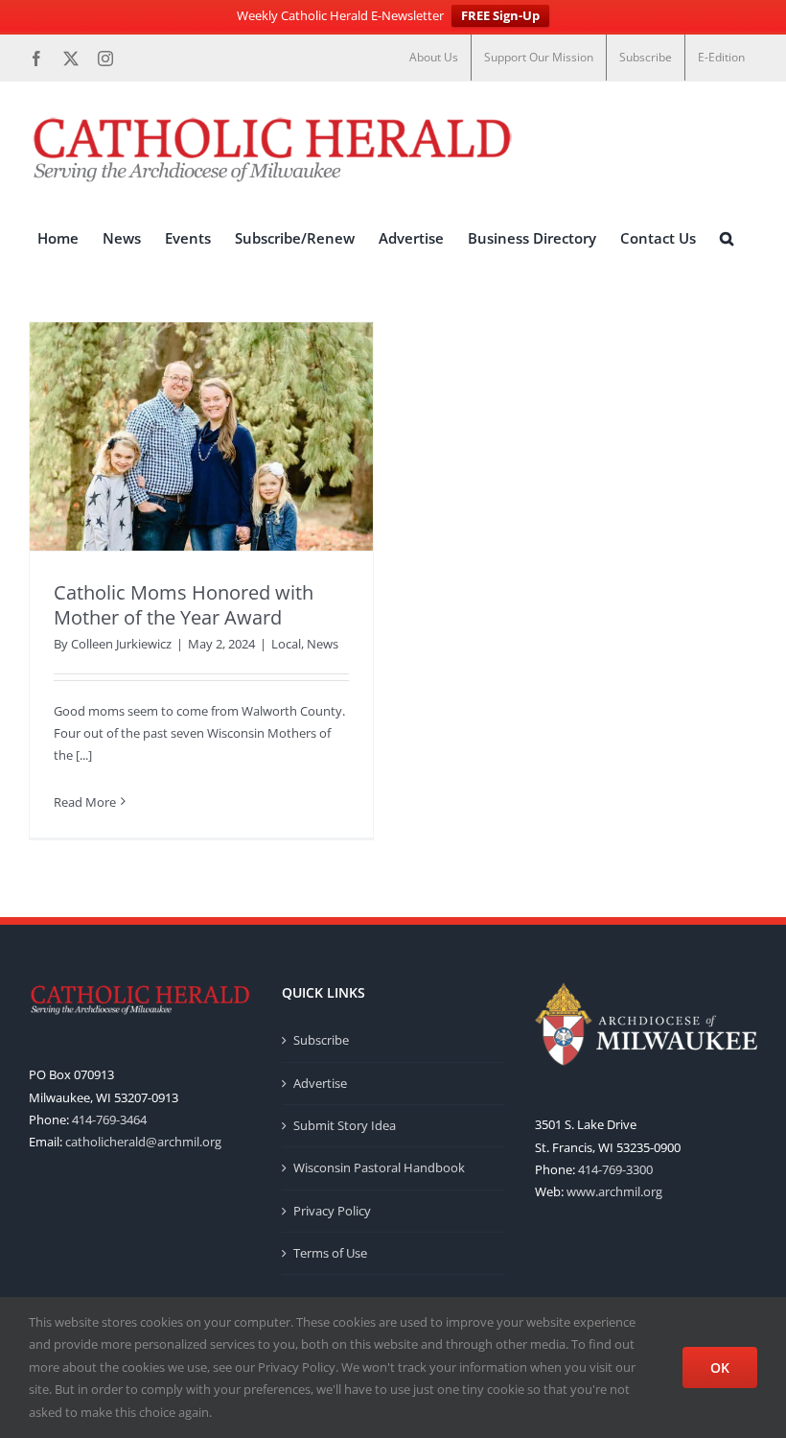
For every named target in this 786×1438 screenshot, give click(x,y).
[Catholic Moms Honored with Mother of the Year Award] (201, 436)
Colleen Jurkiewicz (121, 643)
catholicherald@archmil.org (143, 1141)
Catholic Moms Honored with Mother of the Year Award (183, 604)
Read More (85, 802)
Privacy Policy (332, 1210)
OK (719, 1367)
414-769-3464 (109, 1119)
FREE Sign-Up (500, 15)
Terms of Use (330, 1252)
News (322, 643)
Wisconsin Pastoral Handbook (379, 1167)
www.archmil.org (614, 1191)
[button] (726, 239)
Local (286, 643)
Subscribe (321, 1040)
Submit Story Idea (344, 1125)
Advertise (320, 1083)
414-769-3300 (615, 1169)
